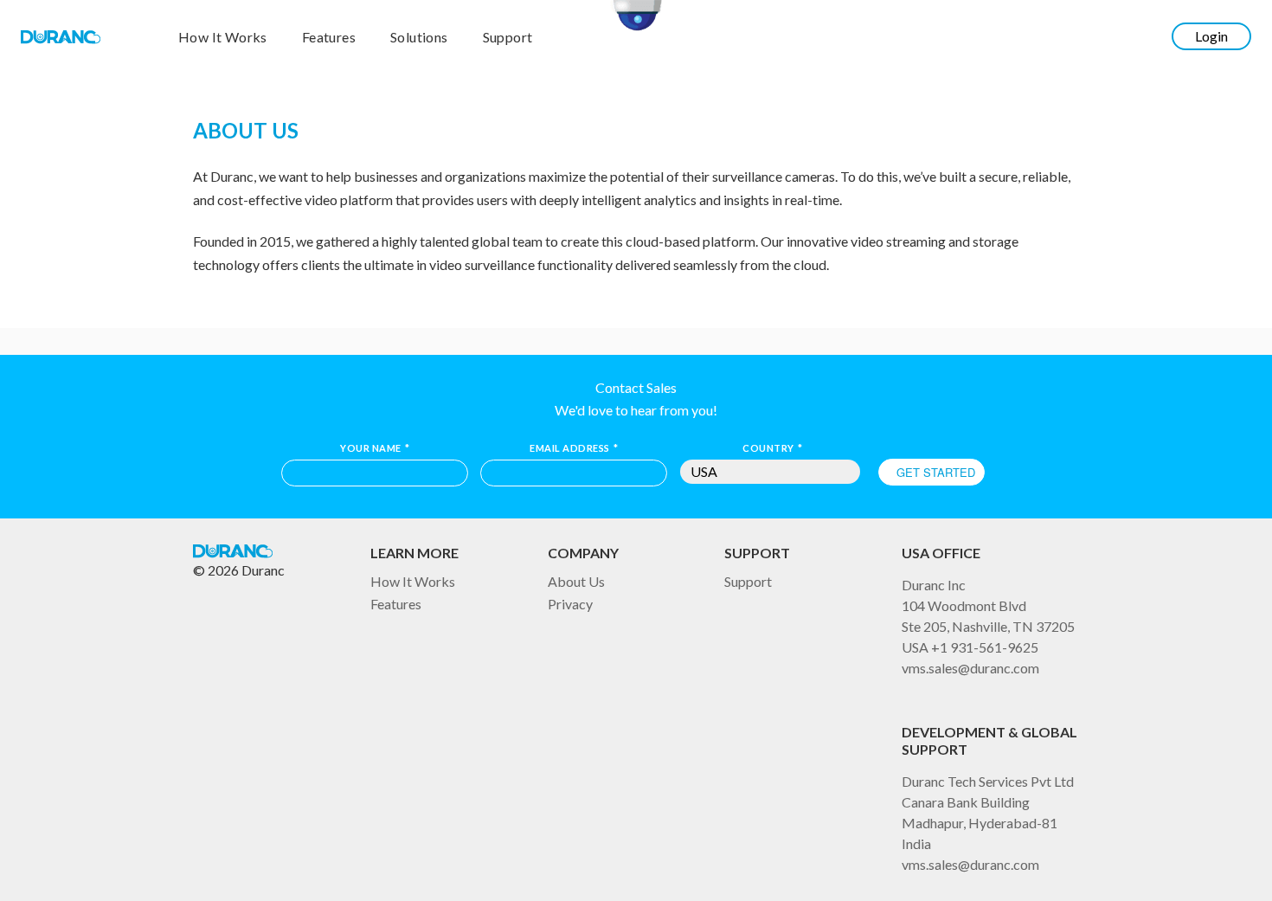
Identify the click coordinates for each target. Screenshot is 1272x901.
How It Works (222, 37)
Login (1211, 36)
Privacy (570, 603)
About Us (576, 581)
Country (772, 448)
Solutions (419, 37)
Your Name (374, 448)
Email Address (574, 448)
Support (508, 37)
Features (329, 37)
